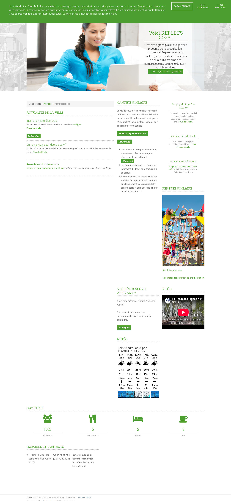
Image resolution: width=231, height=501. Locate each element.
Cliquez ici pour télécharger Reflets (166, 71)
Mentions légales (85, 497)
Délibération (125, 141)
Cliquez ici (128, 161)
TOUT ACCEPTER (202, 6)
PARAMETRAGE (182, 6)
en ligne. (77, 124)
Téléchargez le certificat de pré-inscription (183, 278)
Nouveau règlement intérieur (132, 133)
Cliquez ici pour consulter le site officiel (46, 168)
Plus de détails (34, 128)
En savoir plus (124, 14)
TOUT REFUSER (220, 6)
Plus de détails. (40, 152)
